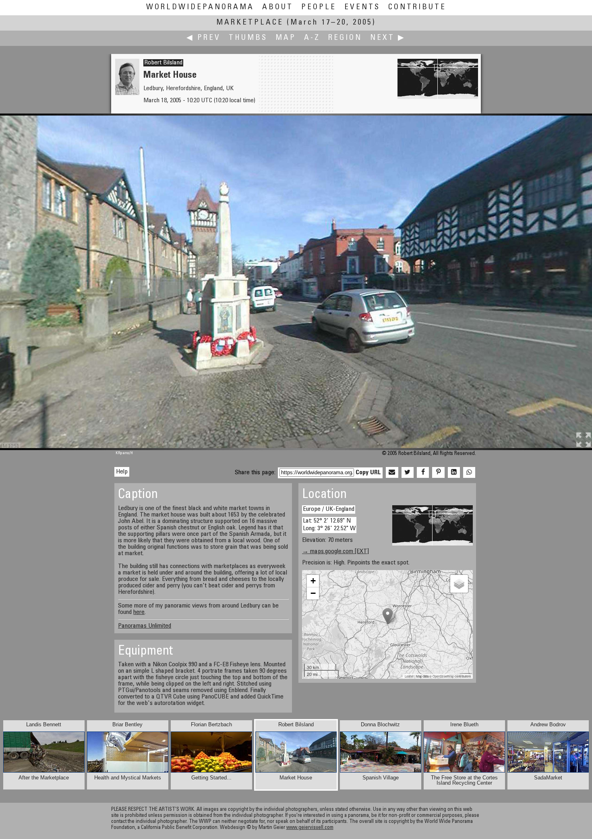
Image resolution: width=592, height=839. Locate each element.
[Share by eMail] (391, 472)
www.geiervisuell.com (309, 828)
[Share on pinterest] (438, 472)
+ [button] (313, 581)
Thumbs (248, 38)
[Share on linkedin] (453, 472)
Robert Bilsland (163, 63)
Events (362, 7)
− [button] (313, 593)
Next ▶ (388, 38)
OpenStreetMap (443, 676)
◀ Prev (203, 38)
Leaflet (409, 676)
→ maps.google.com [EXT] (335, 551)
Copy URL (368, 472)
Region (345, 38)
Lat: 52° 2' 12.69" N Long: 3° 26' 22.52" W (329, 525)
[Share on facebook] (422, 472)
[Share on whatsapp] (469, 472)
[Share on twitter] (407, 472)
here (139, 612)
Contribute (417, 7)
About (277, 7)
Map (285, 38)
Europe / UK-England (328, 509)
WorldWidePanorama (200, 7)
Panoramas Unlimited (144, 626)
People (318, 7)
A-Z (312, 38)
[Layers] (459, 584)
